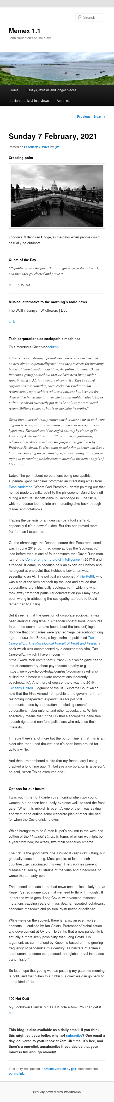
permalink (16, 1073)
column (53, 346)
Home (14, 90)
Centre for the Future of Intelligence (52, 559)
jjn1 (57, 146)
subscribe (74, 1035)
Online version (55, 1068)
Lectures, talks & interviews (29, 100)
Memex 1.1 (25, 30)
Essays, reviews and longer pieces (51, 90)
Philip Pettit (85, 576)
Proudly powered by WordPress (57, 1092)
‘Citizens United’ (21, 687)
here (12, 1012)
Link (12, 321)
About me (64, 100)
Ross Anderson (20, 486)
